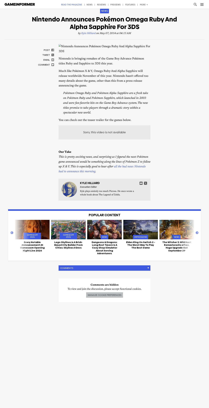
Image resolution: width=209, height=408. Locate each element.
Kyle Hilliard (88, 33)
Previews (115, 4)
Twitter (145, 183)
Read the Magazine (71, 4)
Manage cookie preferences (104, 295)
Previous (11, 232)
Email (141, 183)
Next (197, 232)
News (89, 4)
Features (130, 4)
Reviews (101, 4)
